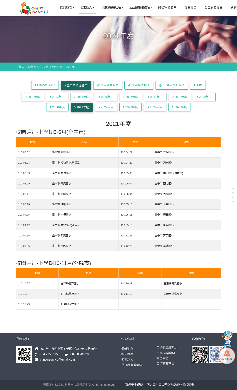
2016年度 (131, 96)
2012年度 (33, 96)
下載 (198, 85)
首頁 (21, 66)
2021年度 (82, 107)
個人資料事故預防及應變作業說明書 (170, 384)
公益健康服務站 (139, 7)
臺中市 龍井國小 (61, 152)
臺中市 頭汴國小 (61, 173)
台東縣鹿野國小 (70, 283)
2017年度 (156, 96)
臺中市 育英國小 (164, 235)
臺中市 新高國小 (61, 235)
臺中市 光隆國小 (61, 193)
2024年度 (156, 107)
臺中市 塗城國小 (164, 245)
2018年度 (180, 96)
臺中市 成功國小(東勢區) (66, 162)
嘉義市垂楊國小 (173, 293)
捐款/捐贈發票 (167, 7)
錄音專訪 (190, 7)
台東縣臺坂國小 (70, 293)
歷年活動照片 (109, 85)
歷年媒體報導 (140, 85)
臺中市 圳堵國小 (61, 204)
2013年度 (58, 96)
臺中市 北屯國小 (164, 204)
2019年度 (205, 96)
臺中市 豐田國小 (164, 214)
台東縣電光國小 (173, 283)
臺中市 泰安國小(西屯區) (66, 225)
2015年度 (107, 96)
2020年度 (58, 107)
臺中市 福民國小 (61, 245)
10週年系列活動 (173, 85)
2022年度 (107, 107)
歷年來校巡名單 (52, 66)
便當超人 (86, 7)
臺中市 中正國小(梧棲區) (169, 173)
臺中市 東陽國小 (164, 225)
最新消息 (127, 348)
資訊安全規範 (134, 384)
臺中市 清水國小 (164, 162)
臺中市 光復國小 (164, 193)
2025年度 (180, 107)
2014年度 (82, 96)
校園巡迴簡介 (45, 85)
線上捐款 (226, 359)
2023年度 (131, 107)
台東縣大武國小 (70, 304)
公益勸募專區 (213, 7)
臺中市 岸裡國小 (61, 214)
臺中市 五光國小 (164, 152)
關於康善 (66, 7)
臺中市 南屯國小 (164, 183)
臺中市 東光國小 (61, 183)
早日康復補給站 (110, 7)
